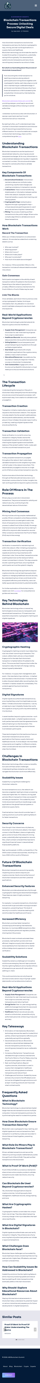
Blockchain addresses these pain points (16, 101)
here (19, 136)
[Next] (35, 1329)
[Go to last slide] (5, 1329)
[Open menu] (36, 5)
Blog (10, 1366)
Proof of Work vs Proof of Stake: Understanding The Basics (16, 1327)
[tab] (16, 1339)
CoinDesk (17, 591)
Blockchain (18, 1366)
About (5, 1366)
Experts (33, 1366)
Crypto (26, 1366)
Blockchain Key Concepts (20, 16)
